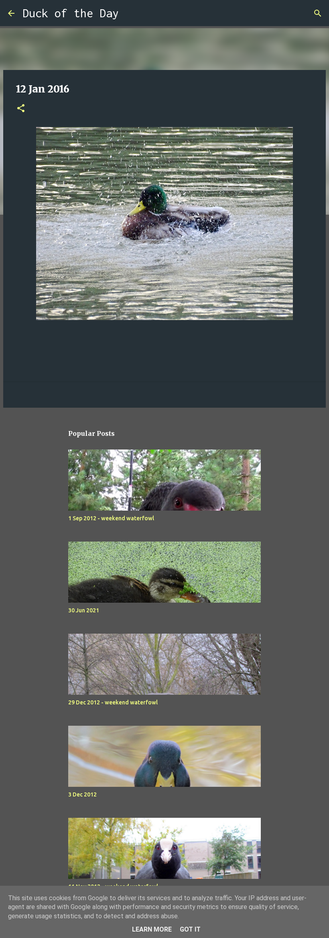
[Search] (130, 13)
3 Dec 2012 (82, 794)
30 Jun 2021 (83, 610)
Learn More (152, 929)
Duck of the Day (70, 13)
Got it (190, 929)
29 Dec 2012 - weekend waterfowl (113, 702)
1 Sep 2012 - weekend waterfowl (111, 518)
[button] (21, 108)
